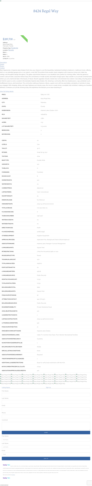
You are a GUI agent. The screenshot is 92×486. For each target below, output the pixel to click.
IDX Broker (13, 474)
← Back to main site (4, 485)
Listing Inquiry (6, 387)
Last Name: (5, 398)
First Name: (5, 391)
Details (2, 64)
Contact (2, 68)
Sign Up (48, 387)
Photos (2, 66)
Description (3, 62)
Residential (14, 48)
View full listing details (7, 91)
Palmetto (11, 50)
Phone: (4, 412)
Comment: (5, 420)
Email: (3, 405)
